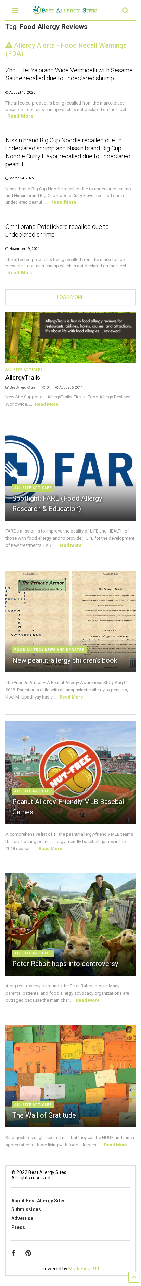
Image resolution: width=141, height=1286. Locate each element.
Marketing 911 (84, 1268)
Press (18, 1227)
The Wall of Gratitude (44, 1115)
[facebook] (13, 1253)
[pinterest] (28, 1253)
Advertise (22, 1218)
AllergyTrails (22, 377)
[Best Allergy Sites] (64, 11)
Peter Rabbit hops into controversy (65, 963)
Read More (20, 116)
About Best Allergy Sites (38, 1200)
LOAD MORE (70, 297)
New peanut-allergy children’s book (64, 660)
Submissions (26, 1209)
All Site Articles (24, 370)
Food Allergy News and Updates (49, 650)
